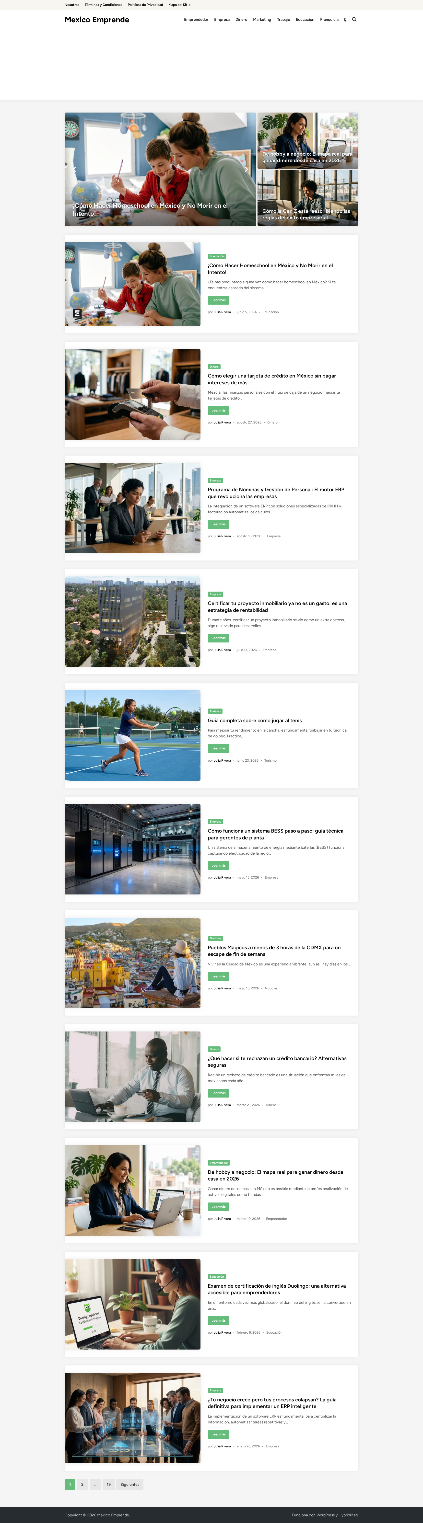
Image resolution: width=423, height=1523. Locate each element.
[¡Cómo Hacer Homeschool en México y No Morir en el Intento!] (160, 169)
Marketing (262, 19)
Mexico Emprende (97, 19)
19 (109, 1484)
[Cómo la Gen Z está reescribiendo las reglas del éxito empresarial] (308, 198)
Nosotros (72, 5)
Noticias (215, 938)
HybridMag (348, 1515)
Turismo (215, 711)
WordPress (326, 1515)
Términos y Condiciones (103, 5)
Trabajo (283, 19)
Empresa (222, 19)
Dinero (241, 19)
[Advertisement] (211, 66)
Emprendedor (196, 19)
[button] (74, 169)
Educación (305, 19)
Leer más (220, 301)
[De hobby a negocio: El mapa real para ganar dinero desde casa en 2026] (308, 141)
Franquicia (329, 19)
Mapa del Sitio (179, 5)
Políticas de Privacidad (145, 5)
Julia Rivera (222, 312)
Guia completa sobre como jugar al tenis (255, 720)
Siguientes (129, 1484)
